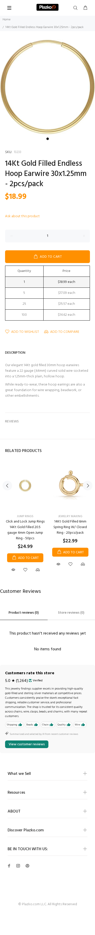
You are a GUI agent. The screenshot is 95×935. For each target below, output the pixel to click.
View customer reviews (27, 744)
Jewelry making (70, 516)
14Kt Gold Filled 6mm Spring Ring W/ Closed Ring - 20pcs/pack (70, 527)
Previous (7, 485)
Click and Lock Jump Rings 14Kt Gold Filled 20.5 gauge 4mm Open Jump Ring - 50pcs (25, 530)
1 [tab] (47, 139)
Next (87, 485)
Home (6, 19)
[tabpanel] (47, 87)
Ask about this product (22, 216)
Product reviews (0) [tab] (24, 613)
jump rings (25, 516)
